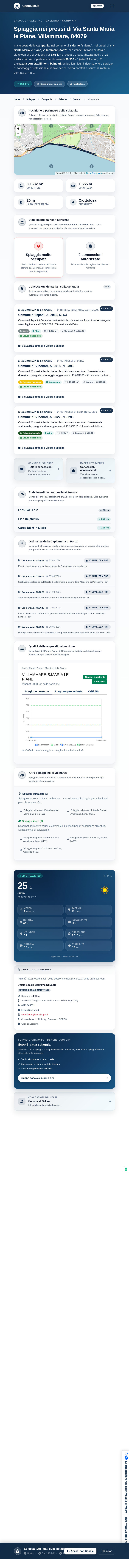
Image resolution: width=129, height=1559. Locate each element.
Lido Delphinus (28, 519)
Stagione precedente (68, 691)
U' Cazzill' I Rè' (28, 510)
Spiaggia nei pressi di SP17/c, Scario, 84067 (88, 839)
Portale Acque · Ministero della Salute (47, 668)
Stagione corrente (37, 691)
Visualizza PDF (98, 560)
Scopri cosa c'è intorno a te (37, 1078)
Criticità (93, 691)
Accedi (98, 6)
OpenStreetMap (94, 172)
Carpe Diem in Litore (32, 527)
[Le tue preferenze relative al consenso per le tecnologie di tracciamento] (126, 1169)
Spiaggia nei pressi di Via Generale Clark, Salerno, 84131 (41, 812)
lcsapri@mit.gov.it (30, 1010)
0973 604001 (28, 1005)
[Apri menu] (112, 6)
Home (17, 99)
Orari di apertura (29, 1024)
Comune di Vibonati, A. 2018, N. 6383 (45, 366)
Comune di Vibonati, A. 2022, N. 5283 (45, 417)
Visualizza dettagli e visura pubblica (43, 345)
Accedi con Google (82, 1551)
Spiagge (30, 99)
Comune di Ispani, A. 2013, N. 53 (42, 315)
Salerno (63, 99)
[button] (18, 128)
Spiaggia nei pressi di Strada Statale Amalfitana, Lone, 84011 (88, 812)
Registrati (106, 1551)
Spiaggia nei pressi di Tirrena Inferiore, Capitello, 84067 (42, 850)
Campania (47, 99)
